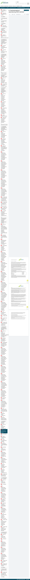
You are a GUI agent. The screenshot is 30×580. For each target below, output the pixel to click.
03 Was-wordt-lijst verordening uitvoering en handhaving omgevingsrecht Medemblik (3, 120)
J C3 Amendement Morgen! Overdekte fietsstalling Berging (3, 418)
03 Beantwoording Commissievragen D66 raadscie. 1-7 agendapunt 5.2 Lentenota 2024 (3, 495)
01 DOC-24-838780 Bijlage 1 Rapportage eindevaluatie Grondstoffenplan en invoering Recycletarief (4, 141)
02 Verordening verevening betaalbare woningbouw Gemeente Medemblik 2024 (4, 248)
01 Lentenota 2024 (3, 485)
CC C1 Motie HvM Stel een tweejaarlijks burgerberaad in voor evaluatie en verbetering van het (4, 213)
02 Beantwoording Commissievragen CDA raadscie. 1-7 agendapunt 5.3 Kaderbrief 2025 (3, 543)
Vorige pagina (27, 10)
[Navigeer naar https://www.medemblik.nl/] (4, 3)
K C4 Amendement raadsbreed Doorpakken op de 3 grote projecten (4, 465)
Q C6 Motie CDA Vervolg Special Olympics (4, 561)
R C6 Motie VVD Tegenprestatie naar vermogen (4, 565)
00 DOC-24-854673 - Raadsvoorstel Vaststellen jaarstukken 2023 (3, 426)
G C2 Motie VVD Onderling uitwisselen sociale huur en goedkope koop (4, 324)
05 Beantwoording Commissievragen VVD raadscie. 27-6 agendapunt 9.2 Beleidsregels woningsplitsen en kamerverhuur (3, 377)
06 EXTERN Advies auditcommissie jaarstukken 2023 (3, 448)
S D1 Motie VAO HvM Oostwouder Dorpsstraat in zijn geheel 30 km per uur (4, 574)
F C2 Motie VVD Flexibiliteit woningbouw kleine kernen (4, 319)
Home (5, 7)
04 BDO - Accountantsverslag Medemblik (3, 440)
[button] (28, 4)
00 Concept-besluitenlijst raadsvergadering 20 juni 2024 (4, 47)
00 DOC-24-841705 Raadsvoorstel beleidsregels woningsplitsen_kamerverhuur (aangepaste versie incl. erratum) (4, 334)
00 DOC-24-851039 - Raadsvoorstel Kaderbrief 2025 (3, 536)
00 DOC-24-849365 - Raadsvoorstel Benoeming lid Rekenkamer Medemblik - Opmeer (4, 80)
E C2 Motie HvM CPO (4, 316)
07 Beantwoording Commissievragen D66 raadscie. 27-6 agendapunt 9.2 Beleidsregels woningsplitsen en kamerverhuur (3, 393)
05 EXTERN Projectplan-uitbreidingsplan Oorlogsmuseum (3, 504)
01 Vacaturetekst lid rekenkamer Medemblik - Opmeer (4, 85)
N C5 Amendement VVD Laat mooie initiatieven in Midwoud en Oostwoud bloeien (3, 516)
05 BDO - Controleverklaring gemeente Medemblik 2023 (4, 444)
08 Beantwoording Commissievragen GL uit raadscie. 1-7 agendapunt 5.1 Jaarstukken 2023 (4, 460)
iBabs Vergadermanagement (20, 579)
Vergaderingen (8, 7)
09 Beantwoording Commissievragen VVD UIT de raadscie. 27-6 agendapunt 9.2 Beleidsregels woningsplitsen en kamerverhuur (4, 403)
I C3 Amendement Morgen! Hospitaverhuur (3, 414)
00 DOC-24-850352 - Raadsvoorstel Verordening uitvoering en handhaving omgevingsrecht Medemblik (3, 97)
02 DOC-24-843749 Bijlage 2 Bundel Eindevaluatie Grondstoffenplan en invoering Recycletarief (4, 148)
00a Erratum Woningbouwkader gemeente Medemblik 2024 (4, 236)
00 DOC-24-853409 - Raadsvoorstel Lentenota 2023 (3, 481)
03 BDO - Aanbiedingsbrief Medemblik (3, 437)
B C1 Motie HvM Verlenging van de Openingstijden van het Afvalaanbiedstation (4, 204)
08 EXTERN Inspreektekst (3, 398)
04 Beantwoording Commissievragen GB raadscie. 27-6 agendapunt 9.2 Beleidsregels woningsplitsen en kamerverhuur (3, 369)
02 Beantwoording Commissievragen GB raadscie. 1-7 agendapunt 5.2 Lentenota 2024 (3, 489)
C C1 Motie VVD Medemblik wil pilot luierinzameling (4, 208)
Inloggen (27, 579)
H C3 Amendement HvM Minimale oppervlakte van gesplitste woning (4, 409)
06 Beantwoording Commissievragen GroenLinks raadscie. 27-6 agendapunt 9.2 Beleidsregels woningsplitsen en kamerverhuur (4, 385)
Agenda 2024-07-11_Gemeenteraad (4, 26)
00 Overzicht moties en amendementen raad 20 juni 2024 (4, 51)
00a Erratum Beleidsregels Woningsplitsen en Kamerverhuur (3, 339)
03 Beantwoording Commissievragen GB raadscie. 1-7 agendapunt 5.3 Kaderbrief (3, 549)
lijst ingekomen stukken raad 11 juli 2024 (4, 32)
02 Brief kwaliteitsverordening (4, 115)
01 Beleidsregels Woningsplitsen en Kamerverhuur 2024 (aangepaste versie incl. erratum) (4, 344)
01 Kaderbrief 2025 (3, 539)
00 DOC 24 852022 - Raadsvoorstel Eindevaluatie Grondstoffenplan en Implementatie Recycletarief (4, 134)
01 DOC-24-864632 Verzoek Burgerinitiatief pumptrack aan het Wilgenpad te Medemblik (3, 68)
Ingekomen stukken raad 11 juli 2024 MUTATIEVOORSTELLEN (4, 36)
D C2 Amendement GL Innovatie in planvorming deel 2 (3, 313)
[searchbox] (21, 4)
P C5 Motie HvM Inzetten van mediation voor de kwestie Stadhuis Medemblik (4, 528)
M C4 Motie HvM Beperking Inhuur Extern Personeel (4, 475)
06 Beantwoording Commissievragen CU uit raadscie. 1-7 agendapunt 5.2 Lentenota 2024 (4, 509)
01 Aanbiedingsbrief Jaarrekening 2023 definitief (3, 431)
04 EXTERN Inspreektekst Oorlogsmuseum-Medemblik (3, 500)
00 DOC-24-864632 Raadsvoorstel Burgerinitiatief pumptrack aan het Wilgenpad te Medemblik (3, 61)
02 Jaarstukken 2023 (4, 434)
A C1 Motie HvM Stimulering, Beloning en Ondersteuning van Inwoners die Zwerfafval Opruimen (4, 199)
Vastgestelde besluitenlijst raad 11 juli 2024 (4, 14)
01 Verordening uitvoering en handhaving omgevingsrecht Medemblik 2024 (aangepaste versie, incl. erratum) (4, 111)
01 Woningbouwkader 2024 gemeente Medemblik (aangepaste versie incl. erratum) (3, 242)
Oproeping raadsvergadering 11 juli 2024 (4, 11)
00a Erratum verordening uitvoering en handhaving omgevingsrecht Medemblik (3, 104)
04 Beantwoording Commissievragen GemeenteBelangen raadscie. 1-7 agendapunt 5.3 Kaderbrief (4, 556)
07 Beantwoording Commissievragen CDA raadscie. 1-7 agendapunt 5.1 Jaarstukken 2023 (3, 454)
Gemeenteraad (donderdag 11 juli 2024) (14, 7)
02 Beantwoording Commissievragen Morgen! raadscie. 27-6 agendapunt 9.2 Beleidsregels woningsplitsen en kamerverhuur (4, 351)
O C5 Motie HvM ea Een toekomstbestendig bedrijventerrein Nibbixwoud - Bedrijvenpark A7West (4, 522)
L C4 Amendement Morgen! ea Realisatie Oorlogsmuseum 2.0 (4, 471)
